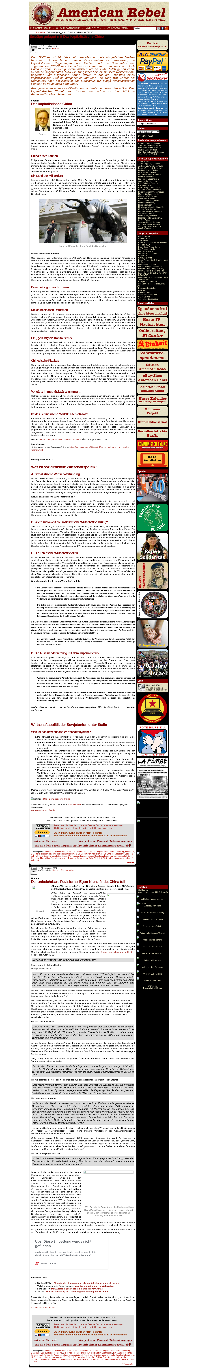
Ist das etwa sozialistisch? (52, 856)
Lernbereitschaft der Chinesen (49, 1357)
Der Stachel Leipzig (146, 249)
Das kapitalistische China (41, 854)
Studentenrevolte (64, 1359)
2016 (150, 136)
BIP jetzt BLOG (144, 245)
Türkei (97, 858)
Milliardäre (49, 858)
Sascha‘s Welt (74, 804)
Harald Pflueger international (150, 266)
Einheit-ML (142, 256)
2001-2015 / (143, 136)
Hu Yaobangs (56, 1355)
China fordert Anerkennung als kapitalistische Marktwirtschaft (86, 1283)
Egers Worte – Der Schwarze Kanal (153, 260)
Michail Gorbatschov (76, 1357)
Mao (42, 858)
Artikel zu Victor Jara (152, 960)
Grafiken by (143, 890)
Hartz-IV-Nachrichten (147, 264)
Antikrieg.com (144, 236)
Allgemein (56, 48)
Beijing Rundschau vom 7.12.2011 (118, 952)
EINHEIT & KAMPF (146, 258)
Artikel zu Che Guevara (152, 947)
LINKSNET (142, 290)
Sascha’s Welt (144, 297)
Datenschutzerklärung (152, 988)
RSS (166, 28)
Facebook (162, 28)
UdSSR (104, 858)
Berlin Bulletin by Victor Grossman (152, 243)
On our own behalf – (69, 28)
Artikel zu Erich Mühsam (152, 919)
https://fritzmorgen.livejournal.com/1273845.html (59, 439)
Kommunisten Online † (147, 288)
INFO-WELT (143, 275)
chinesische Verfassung (114, 852)
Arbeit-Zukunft (144, 238)
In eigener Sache (40, 28)
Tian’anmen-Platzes (81, 1359)
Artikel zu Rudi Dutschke (152, 967)
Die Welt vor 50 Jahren (147, 253)
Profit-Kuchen (108, 1357)
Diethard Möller (67, 870)
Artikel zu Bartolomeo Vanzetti (152, 933)
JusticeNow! (143, 279)
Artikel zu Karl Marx (152, 906)
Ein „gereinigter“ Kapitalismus (90, 854)
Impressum (152, 986)
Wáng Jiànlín (36, 860)
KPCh (33, 1357)
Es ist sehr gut (37, 1355)
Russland (72, 858)
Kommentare (128, 1364)
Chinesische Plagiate (94, 852)
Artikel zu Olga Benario (152, 940)
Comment (130, 863)
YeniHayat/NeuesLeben (148, 299)
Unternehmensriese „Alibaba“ (120, 858)
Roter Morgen (144, 292)
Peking (99, 1357)
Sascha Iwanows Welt (147, 295)
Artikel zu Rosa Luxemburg (152, 913)
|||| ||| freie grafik (153, 892)
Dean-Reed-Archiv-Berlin (149, 247)
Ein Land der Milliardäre (113, 854)
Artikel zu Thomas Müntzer (152, 899)
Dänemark (129, 852)
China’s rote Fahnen (76, 852)
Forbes (38, 856)
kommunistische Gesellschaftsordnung (96, 856)
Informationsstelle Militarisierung (152, 271)
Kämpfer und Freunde (147, 282)
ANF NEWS (143, 240)
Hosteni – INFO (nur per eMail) (151, 269)
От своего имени (117, 28)
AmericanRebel (60, 852)
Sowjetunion (82, 858)
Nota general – (95, 28)
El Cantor (142, 262)
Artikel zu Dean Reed (152, 981)
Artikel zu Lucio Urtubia (152, 974)
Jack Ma (67, 856)
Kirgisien (75, 856)
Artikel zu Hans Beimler (152, 926)
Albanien (49, 852)
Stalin (91, 858)
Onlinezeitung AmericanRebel (99, 14)
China (70, 1351)
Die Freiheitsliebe (145, 251)
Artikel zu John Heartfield (152, 953)
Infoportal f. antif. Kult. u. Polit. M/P (152, 273)
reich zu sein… (61, 858)
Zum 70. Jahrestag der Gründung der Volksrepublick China (77, 1291)
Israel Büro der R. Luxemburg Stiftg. (153, 277)
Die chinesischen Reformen (65, 854)
